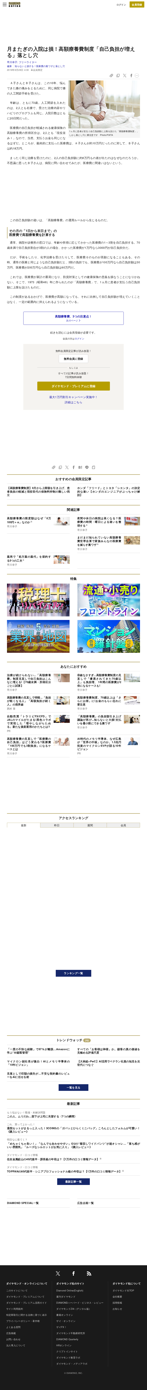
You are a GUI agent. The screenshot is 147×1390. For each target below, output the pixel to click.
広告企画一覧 (85, 1203)
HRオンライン (64, 1345)
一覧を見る (73, 1087)
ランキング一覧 (73, 973)
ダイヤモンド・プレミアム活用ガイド (26, 1302)
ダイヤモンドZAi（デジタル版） (73, 1308)
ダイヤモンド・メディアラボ (71, 1363)
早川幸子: (22, 62)
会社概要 (117, 1296)
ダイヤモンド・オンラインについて (26, 1283)
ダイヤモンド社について (127, 1283)
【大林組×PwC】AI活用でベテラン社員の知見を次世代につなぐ (108, 1063)
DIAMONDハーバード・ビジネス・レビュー (79, 1302)
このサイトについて (17, 1290)
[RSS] (89, 1274)
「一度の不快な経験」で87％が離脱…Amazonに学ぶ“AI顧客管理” (38, 1051)
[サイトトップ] (14, 4)
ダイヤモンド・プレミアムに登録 (74, 386)
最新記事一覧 (73, 1182)
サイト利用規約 (14, 1308)
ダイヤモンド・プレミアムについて (25, 1296)
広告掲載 (11, 1333)
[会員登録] (137, 4)
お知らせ (117, 1308)
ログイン (121, 4)
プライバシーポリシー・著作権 (23, 1321)
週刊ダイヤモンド (65, 1296)
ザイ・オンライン (65, 1321)
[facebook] (73, 1274)
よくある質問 (13, 1327)
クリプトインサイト (67, 1351)
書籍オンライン (64, 1315)
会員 (123, 825)
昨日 (57, 825)
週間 (90, 825)
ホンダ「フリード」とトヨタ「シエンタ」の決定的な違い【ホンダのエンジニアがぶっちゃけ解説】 (108, 491)
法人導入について (15, 1345)
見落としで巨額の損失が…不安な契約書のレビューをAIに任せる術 (38, 1075)
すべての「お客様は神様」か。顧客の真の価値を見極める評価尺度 (108, 1051)
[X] (57, 1274)
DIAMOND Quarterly (67, 1339)
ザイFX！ (61, 1327)
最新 (24, 825)
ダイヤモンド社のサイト (70, 1283)
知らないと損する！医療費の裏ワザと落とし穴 (40, 66)
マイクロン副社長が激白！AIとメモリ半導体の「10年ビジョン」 (38, 1063)
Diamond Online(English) (69, 1290)
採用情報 (117, 1302)
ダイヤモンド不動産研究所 (70, 1333)
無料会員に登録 (73, 359)
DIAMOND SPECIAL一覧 (23, 1203)
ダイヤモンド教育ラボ (68, 1357)
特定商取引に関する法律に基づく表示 (26, 1315)
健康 (9, 66)
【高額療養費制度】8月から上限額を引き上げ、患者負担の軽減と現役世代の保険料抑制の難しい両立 (38, 491)
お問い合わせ (13, 1339)
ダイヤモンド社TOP (123, 1290)
